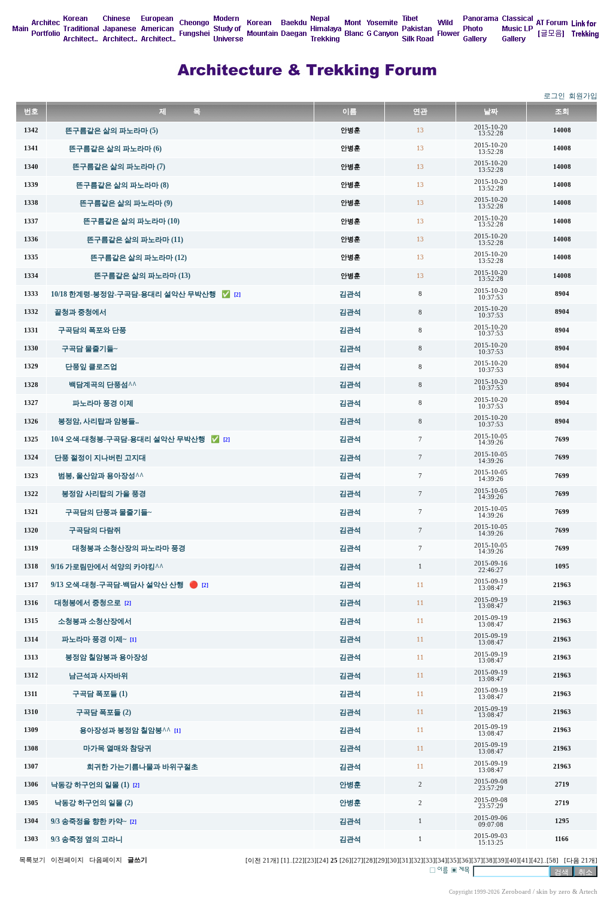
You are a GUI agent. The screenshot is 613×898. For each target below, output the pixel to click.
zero (564, 891)
